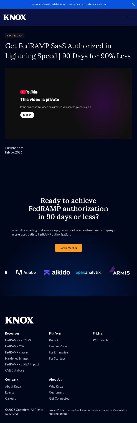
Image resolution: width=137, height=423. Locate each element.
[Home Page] (14, 17)
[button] (133, 4)
